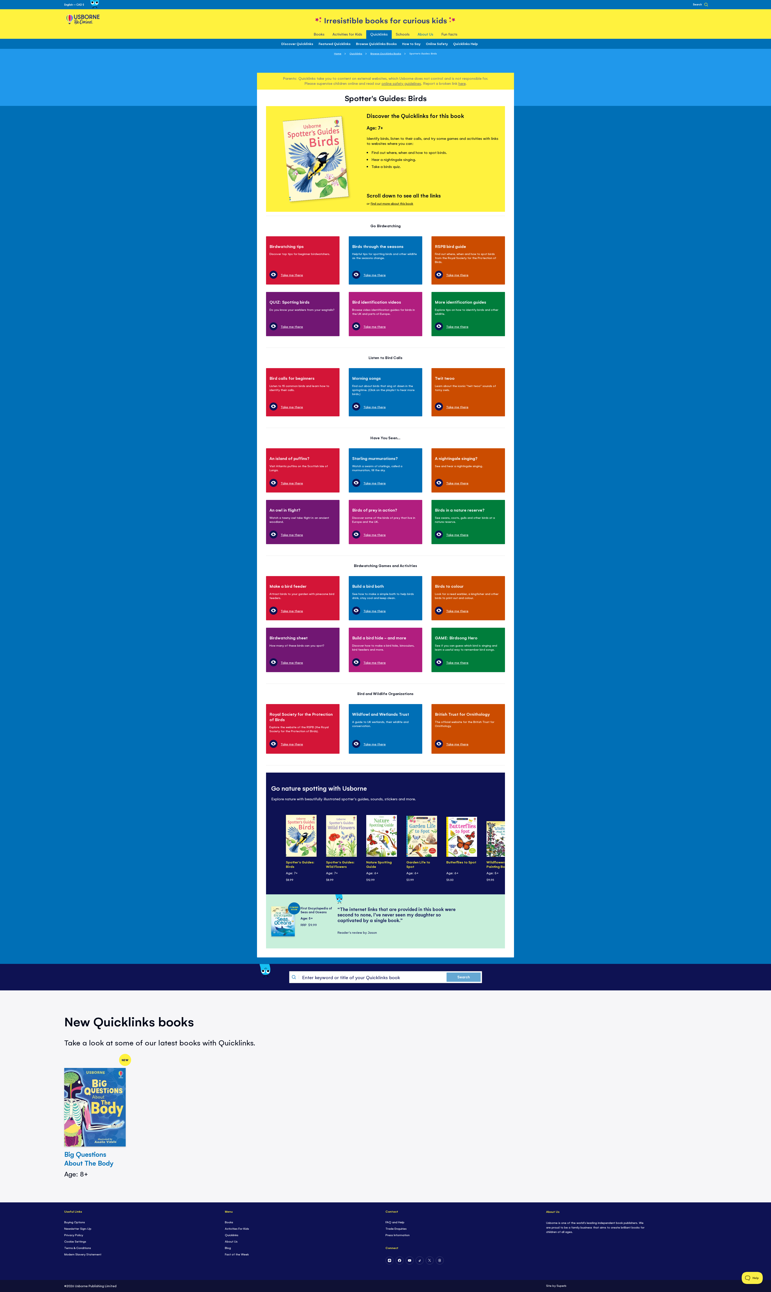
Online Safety (437, 43)
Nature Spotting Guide (379, 864)
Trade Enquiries (396, 1228)
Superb (561, 1285)
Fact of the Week (237, 1254)
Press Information (398, 1235)
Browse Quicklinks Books (376, 43)
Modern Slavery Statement (82, 1254)
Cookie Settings (75, 1241)
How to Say (411, 43)
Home (337, 53)
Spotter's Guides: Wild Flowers (340, 864)
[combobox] (385, 977)
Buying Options (74, 1222)
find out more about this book (391, 203)
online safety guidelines (401, 83)
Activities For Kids (237, 1228)
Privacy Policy (73, 1235)
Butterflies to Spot (461, 862)
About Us (231, 1241)
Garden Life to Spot (418, 864)
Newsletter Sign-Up (77, 1228)
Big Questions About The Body (88, 1158)
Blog (228, 1248)
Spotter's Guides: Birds (300, 864)
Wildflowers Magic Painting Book (501, 864)
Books (229, 1222)
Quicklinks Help (465, 43)
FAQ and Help (395, 1222)
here (462, 83)
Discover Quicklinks (297, 43)
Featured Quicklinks (335, 43)
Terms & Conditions (77, 1248)
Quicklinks (356, 53)
